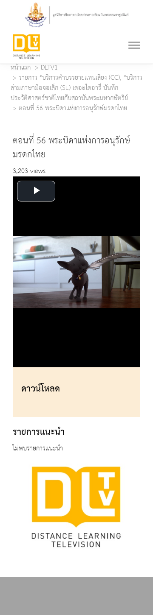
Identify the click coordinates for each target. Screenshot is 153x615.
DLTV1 (49, 68)
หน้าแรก (21, 68)
